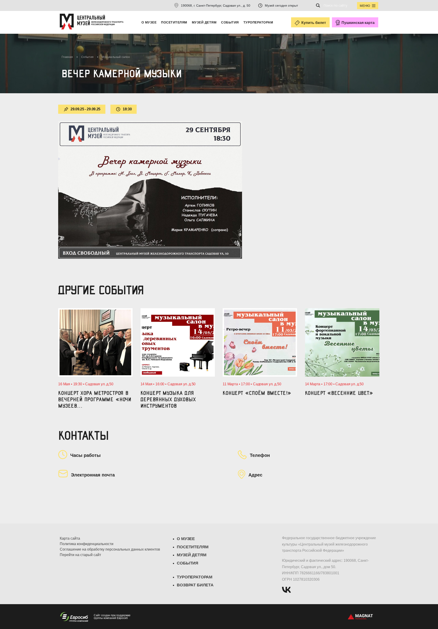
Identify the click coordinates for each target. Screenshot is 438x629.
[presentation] (59, 351)
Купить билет (313, 23)
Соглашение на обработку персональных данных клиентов (110, 549)
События (230, 22)
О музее (148, 22)
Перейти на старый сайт (80, 555)
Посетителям (174, 22)
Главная (67, 57)
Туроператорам (258, 22)
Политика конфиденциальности (86, 544)
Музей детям (204, 22)
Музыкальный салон (116, 57)
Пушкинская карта (358, 23)
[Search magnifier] (319, 5)
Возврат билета (195, 585)
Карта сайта (70, 538)
